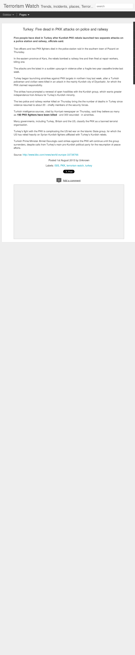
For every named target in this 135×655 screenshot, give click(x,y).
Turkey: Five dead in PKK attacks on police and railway (65, 29)
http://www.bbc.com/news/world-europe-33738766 (50, 154)
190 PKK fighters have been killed (37, 115)
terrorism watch (75, 165)
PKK (62, 165)
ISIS (56, 165)
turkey (88, 165)
